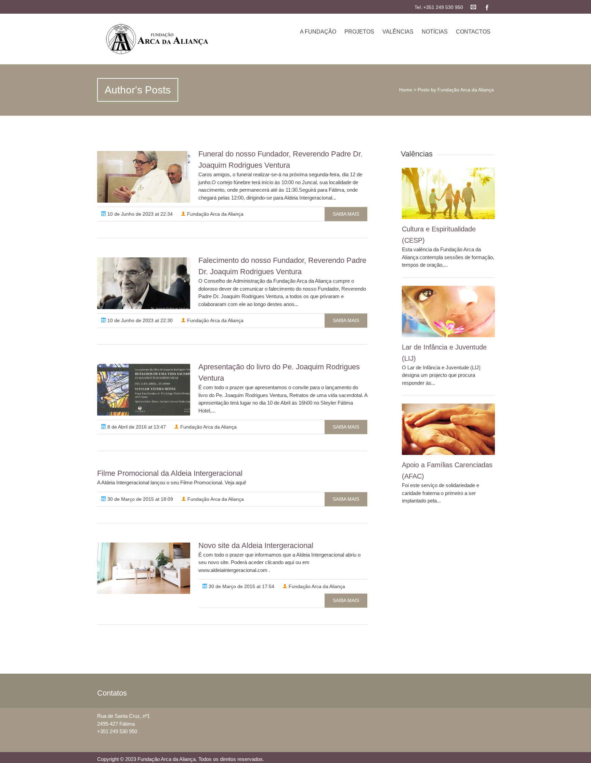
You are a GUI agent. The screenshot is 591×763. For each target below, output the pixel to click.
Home (405, 89)
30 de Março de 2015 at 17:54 (240, 586)
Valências (397, 32)
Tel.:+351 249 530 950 (439, 7)
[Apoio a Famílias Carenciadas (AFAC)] (448, 429)
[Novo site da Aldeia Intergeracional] (143, 568)
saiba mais (346, 214)
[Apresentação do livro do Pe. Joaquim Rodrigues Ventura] (143, 390)
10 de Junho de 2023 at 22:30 (139, 320)
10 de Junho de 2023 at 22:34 (139, 214)
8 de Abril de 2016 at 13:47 (136, 427)
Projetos (359, 32)
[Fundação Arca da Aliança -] (156, 39)
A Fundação (318, 32)
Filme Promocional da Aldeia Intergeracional (169, 473)
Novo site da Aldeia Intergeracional (255, 545)
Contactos (473, 32)
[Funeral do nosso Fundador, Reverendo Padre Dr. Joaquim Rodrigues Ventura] (143, 177)
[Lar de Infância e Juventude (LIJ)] (448, 311)
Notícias (435, 32)
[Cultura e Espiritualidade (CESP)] (448, 193)
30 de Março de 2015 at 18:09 (139, 499)
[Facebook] (487, 7)
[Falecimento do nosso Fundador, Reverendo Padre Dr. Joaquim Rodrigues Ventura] (143, 283)
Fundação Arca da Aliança (215, 214)
